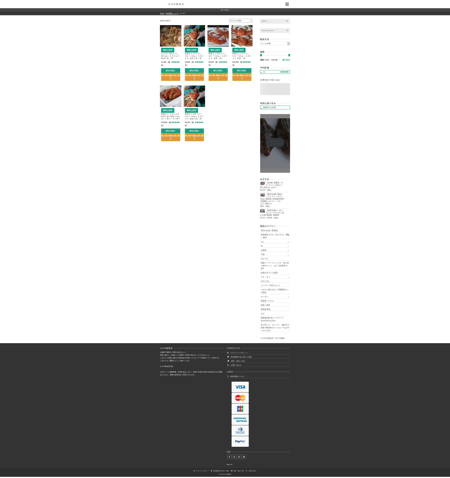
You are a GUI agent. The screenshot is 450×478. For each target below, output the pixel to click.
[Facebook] (229, 457)
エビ (262, 314)
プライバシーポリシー (238, 353)
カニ (262, 242)
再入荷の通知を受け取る (170, 76)
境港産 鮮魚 (266, 309)
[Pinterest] (244, 457)
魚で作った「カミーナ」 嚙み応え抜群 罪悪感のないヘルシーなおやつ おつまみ (275, 327)
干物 (262, 254)
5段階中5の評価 (269, 107)
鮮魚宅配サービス (236, 376)
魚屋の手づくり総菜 (269, 273)
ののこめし (265, 281)
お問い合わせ (235, 365)
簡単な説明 (167, 50)
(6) (275, 72)
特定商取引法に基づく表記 (240, 357)
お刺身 (263, 250)
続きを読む (170, 70)
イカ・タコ (265, 277)
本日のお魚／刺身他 (269, 230)
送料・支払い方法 (237, 361)
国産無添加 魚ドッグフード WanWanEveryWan (272, 319)
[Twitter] (234, 457)
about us (229, 464)
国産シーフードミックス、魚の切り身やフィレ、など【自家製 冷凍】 (275, 265)
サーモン (264, 297)
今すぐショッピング (275, 142)
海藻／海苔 (265, 305)
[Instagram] (239, 457)
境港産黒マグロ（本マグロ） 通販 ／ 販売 (275, 236)
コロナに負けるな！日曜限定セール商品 (275, 291)
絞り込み (286, 60)
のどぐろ (264, 259)
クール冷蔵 (265, 43)
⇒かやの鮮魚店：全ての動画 (272, 338)
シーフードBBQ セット (270, 285)
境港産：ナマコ (267, 301)
